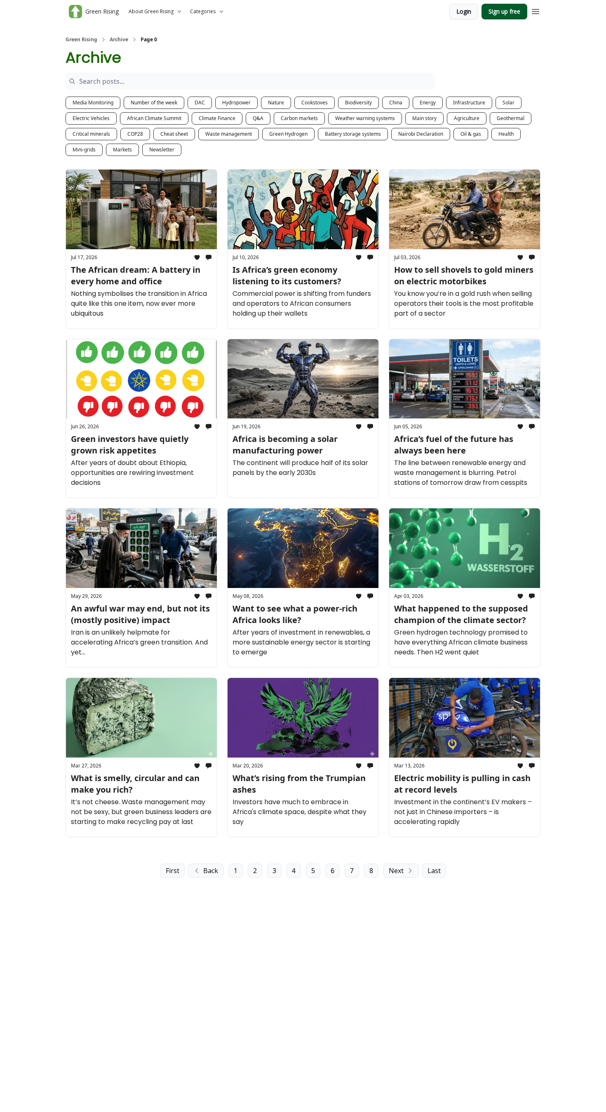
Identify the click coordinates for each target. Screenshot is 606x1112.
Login (463, 11)
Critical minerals (91, 133)
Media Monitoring (93, 102)
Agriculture (466, 118)
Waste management (228, 133)
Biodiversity (358, 102)
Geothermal (510, 118)
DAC (200, 102)
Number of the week (154, 102)
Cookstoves (314, 102)
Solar (508, 102)
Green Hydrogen (288, 133)
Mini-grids (84, 149)
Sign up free (504, 11)
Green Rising (81, 39)
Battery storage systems (353, 133)
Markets (122, 149)
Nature (276, 102)
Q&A (258, 118)
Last (434, 870)
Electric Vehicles (91, 118)
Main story (424, 118)
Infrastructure (469, 102)
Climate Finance (217, 118)
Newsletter (161, 149)
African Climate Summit (154, 118)
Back (210, 870)
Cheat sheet (174, 133)
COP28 (135, 133)
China (395, 102)
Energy (428, 102)
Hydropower (236, 102)
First (172, 870)
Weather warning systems (365, 118)
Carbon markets (299, 118)
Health (506, 133)
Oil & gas (470, 133)
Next (396, 870)
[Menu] (535, 10)
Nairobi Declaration (420, 133)
